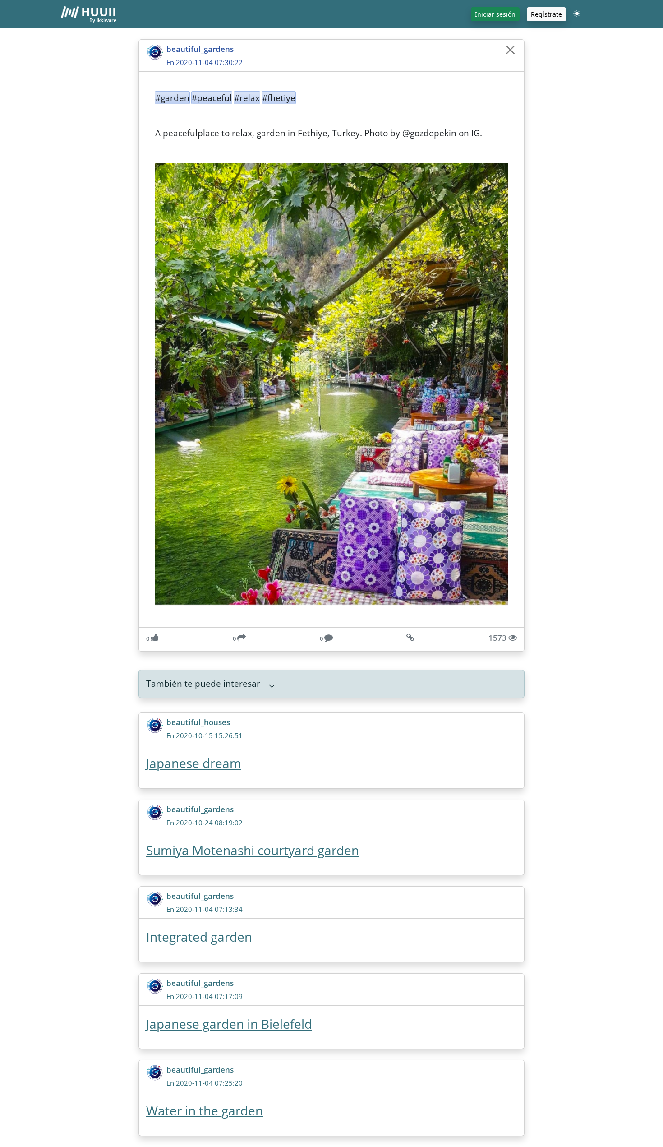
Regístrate (546, 14)
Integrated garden (199, 936)
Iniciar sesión (495, 14)
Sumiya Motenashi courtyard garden (252, 850)
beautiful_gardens (200, 49)
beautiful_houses (198, 722)
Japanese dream (193, 763)
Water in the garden (204, 1110)
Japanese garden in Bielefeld (229, 1023)
